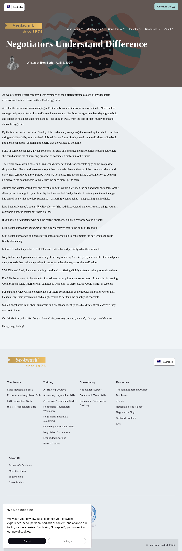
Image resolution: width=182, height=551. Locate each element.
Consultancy (115, 28)
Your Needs (73, 28)
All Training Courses (54, 389)
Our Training (94, 28)
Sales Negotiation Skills (20, 389)
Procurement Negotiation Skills (24, 395)
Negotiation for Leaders (56, 432)
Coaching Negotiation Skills (58, 426)
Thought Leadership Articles (132, 389)
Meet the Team (17, 471)
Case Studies (16, 482)
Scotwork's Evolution (20, 465)
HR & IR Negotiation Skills (21, 406)
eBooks (120, 401)
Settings (67, 540)
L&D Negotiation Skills (19, 401)
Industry (133, 28)
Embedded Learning (54, 437)
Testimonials (16, 476)
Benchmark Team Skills (93, 395)
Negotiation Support (91, 389)
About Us (14, 457)
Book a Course (51, 443)
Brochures (122, 395)
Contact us (164, 6)
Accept (27, 540)
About (167, 28)
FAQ (118, 423)
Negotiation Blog (125, 412)
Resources (151, 28)
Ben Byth (46, 62)
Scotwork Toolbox (126, 418)
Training (48, 382)
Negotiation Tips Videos (129, 406)
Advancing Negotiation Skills (59, 395)
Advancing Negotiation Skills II (60, 401)
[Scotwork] (26, 361)
